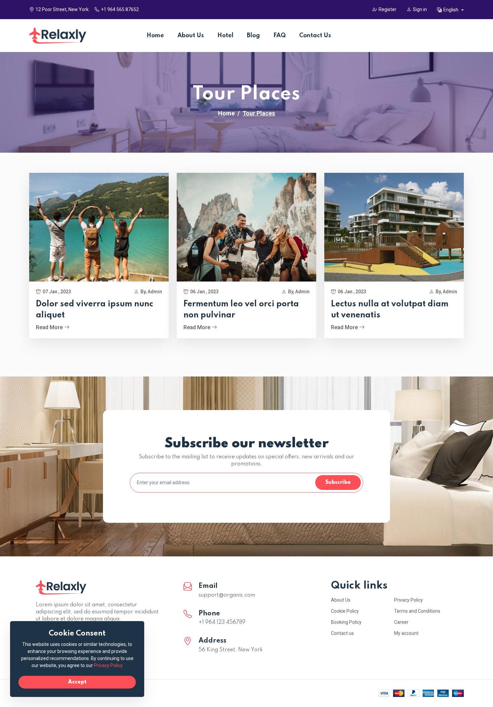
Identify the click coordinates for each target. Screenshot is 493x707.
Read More (50, 327)
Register (387, 9)
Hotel (225, 36)
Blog (253, 36)
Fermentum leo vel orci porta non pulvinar (241, 309)
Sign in (420, 9)
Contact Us (315, 36)
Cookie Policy (345, 611)
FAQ (279, 36)
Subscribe (338, 482)
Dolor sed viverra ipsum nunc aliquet (94, 309)
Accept (77, 682)
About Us (190, 36)
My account (406, 633)
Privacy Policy (408, 600)
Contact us (342, 633)
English (451, 9)
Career (401, 622)
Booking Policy (346, 622)
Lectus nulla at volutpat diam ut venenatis (389, 309)
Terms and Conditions (417, 611)
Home (155, 36)
